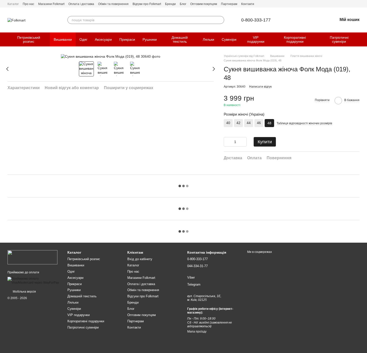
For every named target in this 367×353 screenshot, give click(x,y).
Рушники (150, 39)
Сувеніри (229, 39)
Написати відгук (260, 86)
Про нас (28, 4)
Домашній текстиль (180, 39)
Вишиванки (63, 39)
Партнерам (229, 4)
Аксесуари (103, 39)
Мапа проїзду (196, 331)
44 (249, 123)
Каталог (13, 4)
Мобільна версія (24, 291)
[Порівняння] (308, 20)
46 (259, 123)
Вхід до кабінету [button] (139, 259)
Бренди (170, 4)
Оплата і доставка (81, 4)
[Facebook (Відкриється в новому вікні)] (352, 4)
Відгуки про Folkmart (147, 4)
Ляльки (208, 39)
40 (228, 123)
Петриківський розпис (28, 39)
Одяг (83, 39)
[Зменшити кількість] (227, 141)
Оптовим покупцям (203, 4)
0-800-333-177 (256, 20)
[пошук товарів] (220, 20)
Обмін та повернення (113, 4)
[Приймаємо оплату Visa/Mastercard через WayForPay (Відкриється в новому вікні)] (33, 280)
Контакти (247, 4)
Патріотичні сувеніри (339, 39)
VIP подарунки (255, 39)
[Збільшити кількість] (242, 141)
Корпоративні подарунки (295, 39)
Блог (183, 4)
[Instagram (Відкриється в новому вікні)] (358, 4)
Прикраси (127, 39)
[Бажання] (321, 20)
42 (238, 123)
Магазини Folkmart (51, 4)
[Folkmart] (32, 257)
